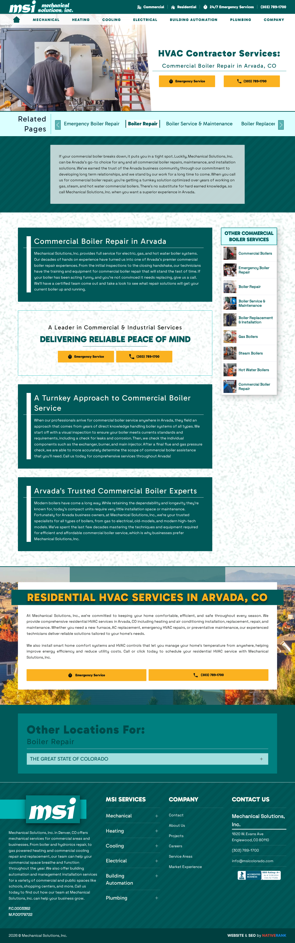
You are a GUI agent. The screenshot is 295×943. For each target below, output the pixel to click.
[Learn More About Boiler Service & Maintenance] (249, 303)
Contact (176, 815)
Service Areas (180, 856)
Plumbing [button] (240, 20)
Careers (175, 846)
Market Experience (185, 866)
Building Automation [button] (194, 20)
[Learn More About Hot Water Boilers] (249, 370)
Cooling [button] (111, 20)
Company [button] (274, 20)
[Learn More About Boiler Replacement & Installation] (249, 320)
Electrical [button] (145, 20)
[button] (228, 7)
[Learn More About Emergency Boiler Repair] (249, 270)
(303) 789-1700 (245, 850)
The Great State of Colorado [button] (69, 759)
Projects (176, 835)
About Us (177, 825)
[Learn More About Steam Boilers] (249, 353)
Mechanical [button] (46, 20)
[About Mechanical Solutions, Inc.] (53, 809)
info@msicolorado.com (252, 860)
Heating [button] (81, 20)
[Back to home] (41, 7)
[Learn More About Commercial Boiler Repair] (249, 386)
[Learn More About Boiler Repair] (249, 286)
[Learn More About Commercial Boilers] (249, 253)
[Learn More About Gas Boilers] (249, 336)
